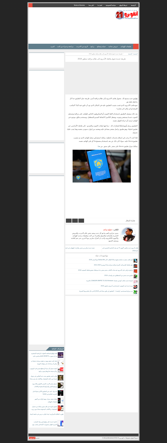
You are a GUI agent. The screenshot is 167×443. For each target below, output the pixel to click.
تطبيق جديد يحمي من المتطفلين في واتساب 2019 (118, 275)
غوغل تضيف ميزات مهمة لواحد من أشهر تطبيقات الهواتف (46, 400)
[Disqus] (101, 324)
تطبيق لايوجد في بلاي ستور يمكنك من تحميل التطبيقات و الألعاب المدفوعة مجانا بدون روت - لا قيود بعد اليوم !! (44, 408)
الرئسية (130, 54)
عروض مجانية (113, 46)
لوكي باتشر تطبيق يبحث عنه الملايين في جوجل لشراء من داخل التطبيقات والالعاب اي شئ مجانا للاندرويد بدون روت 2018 (43, 377)
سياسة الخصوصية (111, 5)
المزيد (53, 46)
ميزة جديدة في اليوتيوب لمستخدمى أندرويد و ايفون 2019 (117, 286)
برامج (92, 46)
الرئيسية (133, 5)
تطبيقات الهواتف (125, 46)
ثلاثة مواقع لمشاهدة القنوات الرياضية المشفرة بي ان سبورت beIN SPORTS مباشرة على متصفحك (44, 355)
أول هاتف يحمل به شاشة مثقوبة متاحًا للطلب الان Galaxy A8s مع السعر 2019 (111, 259)
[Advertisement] (70, 25)
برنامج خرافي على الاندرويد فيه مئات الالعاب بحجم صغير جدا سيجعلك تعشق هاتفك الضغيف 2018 (105, 270)
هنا (99, 146)
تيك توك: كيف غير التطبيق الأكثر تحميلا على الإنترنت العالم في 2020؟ (45, 393)
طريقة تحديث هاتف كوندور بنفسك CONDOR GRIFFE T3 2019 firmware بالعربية (109, 280)
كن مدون (32, 438)
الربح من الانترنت (82, 46)
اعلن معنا (91, 5)
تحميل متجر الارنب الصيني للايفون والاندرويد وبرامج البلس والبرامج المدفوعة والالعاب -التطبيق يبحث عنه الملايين (44, 385)
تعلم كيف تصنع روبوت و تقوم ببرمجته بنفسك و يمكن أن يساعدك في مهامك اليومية (44, 362)
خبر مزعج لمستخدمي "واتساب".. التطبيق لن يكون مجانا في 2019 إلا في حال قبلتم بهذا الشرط (106, 291)
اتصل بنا (100, 5)
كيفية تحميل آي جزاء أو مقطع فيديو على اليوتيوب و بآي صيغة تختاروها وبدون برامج (43, 370)
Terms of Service (79, 5)
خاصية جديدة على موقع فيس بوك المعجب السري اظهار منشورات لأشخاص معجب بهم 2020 (44, 423)
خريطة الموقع (123, 5)
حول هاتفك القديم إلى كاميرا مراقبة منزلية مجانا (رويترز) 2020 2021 (113, 265)
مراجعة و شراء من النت (65, 46)
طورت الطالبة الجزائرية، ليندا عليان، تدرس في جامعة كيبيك (47, 414)
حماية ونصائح (101, 46)
